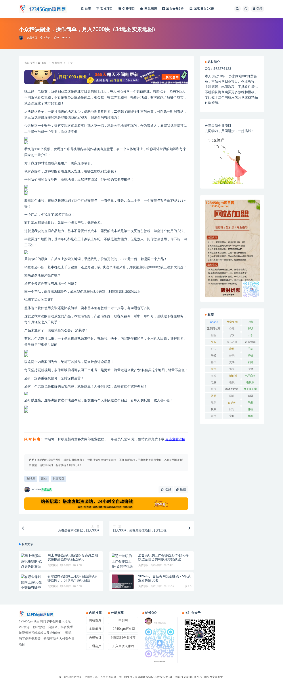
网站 (150, 8)
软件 (213, 416)
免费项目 (128, 8)
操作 (213, 362)
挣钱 (250, 355)
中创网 (123, 620)
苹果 (250, 402)
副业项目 (58, 478)
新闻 (250, 362)
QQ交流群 (216, 140)
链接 (182, 489)
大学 (250, 335)
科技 (213, 389)
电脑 (213, 382)
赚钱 (250, 409)
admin (42, 489)
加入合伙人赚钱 (123, 646)
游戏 (213, 375)
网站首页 (95, 620)
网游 (213, 396)
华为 (232, 335)
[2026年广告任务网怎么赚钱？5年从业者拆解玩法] (123, 585)
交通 (232, 328)
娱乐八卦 (232, 342)
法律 (250, 369)
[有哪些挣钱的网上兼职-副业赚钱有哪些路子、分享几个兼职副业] (32, 587)
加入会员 (175, 8)
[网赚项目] (232, 322)
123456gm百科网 (123, 629)
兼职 (250, 328)
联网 (250, 396)
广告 (213, 349)
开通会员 (95, 646)
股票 (213, 402)
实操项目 (106, 8)
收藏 (167, 489)
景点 (213, 369)
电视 (232, 382)
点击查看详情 (175, 439)
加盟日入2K (204, 8)
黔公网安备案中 (213, 677)
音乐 (232, 416)
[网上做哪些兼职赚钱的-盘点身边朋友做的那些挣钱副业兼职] (32, 567)
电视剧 (250, 382)
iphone (214, 322)
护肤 (232, 355)
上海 (250, 322)
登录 (259, 8)
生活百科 (232, 375)
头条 (213, 342)
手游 (213, 355)
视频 (213, 409)
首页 (88, 8)
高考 (250, 416)
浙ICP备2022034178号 (188, 677)
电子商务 (250, 375)
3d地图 (30, 478)
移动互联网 (232, 389)
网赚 (232, 396)
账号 (232, 409)
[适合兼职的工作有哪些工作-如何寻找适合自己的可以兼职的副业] (123, 567)
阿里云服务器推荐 (123, 637)
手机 (250, 349)
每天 (232, 369)
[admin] (21, 38)
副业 (44, 478)
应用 (232, 349)
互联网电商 (213, 328)
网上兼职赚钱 (250, 390)
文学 (232, 362)
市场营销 (250, 342)
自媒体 (232, 402)
